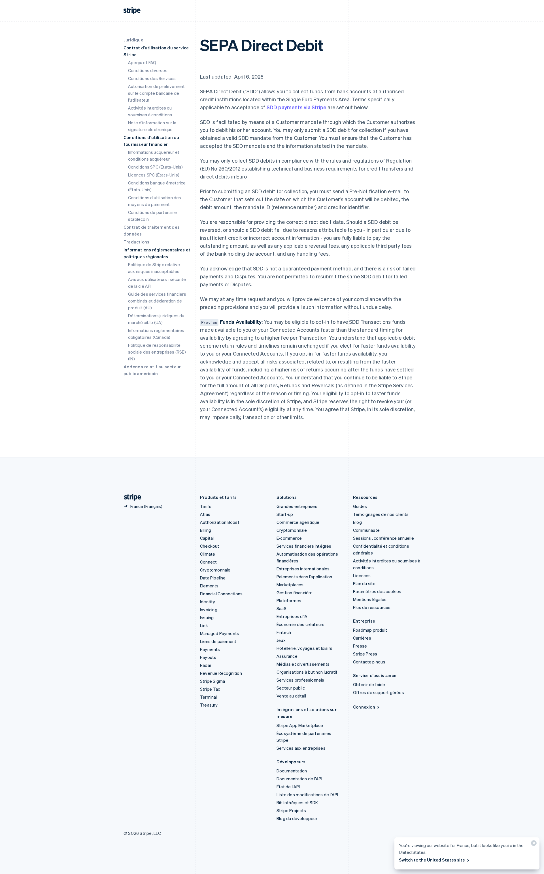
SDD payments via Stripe (297, 107)
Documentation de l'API (299, 778)
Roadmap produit (370, 630)
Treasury (209, 705)
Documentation (292, 771)
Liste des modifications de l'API (307, 794)
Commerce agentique (298, 522)
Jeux (281, 640)
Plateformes (289, 600)
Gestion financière (295, 592)
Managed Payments (219, 633)
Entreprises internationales (303, 569)
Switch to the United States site (432, 860)
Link (204, 625)
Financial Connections (221, 593)
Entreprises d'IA (292, 616)
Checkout (209, 546)
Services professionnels (300, 680)
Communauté (366, 530)
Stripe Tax (210, 689)
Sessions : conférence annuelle (383, 538)
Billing (205, 530)
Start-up (285, 514)
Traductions (136, 242)
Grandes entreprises (297, 506)
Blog (357, 522)
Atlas (205, 514)
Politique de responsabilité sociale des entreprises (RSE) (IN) (157, 352)
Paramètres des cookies (377, 591)
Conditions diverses (147, 70)
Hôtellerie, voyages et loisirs (304, 648)
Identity (207, 601)
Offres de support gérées (378, 692)
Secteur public (291, 688)
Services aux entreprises (301, 748)
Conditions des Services (152, 78)
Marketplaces (290, 584)
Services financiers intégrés (304, 546)
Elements (209, 586)
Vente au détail (291, 696)
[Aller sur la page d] (130, 497)
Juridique (133, 40)
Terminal (208, 697)
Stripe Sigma (212, 681)
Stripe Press (365, 654)
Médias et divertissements (303, 664)
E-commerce (289, 538)
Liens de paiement (218, 641)
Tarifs (205, 506)
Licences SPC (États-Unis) (153, 175)
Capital (207, 538)
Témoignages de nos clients (381, 514)
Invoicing (208, 609)
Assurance (287, 656)
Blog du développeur (297, 818)
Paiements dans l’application (304, 576)
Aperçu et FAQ (142, 62)
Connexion (364, 707)
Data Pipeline (213, 578)
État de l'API (288, 786)
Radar (205, 665)
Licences (362, 575)
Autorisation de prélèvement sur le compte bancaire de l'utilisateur (156, 93)
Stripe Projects (291, 810)
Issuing (207, 617)
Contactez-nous (369, 662)
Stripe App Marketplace (300, 725)
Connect (208, 562)
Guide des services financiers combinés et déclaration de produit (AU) (157, 300)
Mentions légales (369, 599)
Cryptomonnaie (215, 570)
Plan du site (364, 583)
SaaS (281, 608)
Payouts (208, 657)
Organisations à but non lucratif (307, 672)
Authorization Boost (219, 522)
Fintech (284, 632)
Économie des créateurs (300, 624)
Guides (360, 506)
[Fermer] (532, 844)
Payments (210, 649)
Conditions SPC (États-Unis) (155, 167)
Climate (207, 554)
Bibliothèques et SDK (297, 802)
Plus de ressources (372, 607)
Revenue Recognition (221, 673)
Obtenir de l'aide (369, 684)
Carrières (362, 638)
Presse (360, 646)
